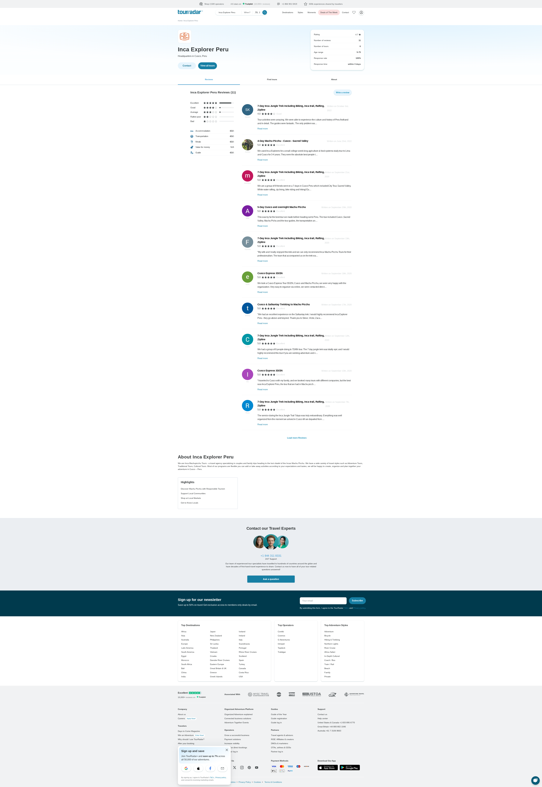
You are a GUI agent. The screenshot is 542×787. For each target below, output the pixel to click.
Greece (213, 672)
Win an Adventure (191, 735)
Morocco (185, 660)
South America (187, 652)
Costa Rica (244, 672)
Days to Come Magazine (189, 731)
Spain (241, 660)
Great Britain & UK (218, 668)
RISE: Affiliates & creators (282, 739)
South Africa (186, 664)
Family (327, 672)
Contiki (281, 631)
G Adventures (284, 640)
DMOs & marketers (279, 743)
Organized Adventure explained (238, 714)
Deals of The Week (328, 12)
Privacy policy (359, 608)
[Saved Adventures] (354, 12)
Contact (345, 12)
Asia (183, 636)
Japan (213, 631)
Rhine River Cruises (248, 652)
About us (182, 714)
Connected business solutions (237, 718)
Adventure (329, 631)
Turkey (242, 664)
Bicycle (327, 636)
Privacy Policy (245, 782)
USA (241, 676)
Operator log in (231, 751)
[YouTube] (256, 767)
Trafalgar (282, 652)
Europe (184, 644)
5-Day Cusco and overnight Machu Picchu (281, 207)
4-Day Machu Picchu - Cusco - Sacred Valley (282, 141)
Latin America (187, 648)
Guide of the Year (279, 714)
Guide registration (279, 718)
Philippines (215, 640)
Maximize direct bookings (235, 747)
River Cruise (329, 648)
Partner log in (277, 751)
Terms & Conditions (273, 782)
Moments (312, 12)
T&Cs (346, 608)
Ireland (242, 636)
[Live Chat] (535, 780)
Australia (185, 640)
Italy (240, 640)
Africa (183, 631)
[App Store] (328, 767)
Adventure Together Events (236, 722)
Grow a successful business (236, 735)
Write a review (342, 92)
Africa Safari (329, 652)
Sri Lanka (214, 644)
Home (180, 21)
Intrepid (281, 644)
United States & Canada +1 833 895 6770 (336, 722)
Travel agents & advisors (282, 735)
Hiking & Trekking (332, 640)
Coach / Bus (329, 660)
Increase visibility (232, 743)
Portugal (242, 648)
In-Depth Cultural (332, 656)
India (183, 676)
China (183, 672)
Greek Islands (216, 676)
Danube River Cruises (220, 660)
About (334, 79)
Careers (186, 718)
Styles (300, 12)
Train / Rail (329, 664)
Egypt (183, 656)
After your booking (186, 743)
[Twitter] (234, 767)
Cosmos (281, 636)
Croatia (213, 656)
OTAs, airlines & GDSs (281, 747)
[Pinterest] (249, 767)
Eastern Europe (217, 664)
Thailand (214, 648)
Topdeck (281, 648)
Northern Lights (331, 644)
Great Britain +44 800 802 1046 (332, 726)
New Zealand (216, 636)
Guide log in (276, 722)
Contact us (322, 714)
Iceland (242, 631)
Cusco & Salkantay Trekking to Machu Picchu (283, 304)
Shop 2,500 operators (214, 4)
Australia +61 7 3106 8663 (329, 731)
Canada (242, 668)
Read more (262, 128)
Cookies (257, 782)
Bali (182, 668)
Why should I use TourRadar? (191, 739)
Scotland (243, 656)
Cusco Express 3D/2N (269, 273)
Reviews (209, 79)
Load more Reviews (297, 438)
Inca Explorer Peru (191, 21)
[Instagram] (242, 767)
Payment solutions (232, 739)
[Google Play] (350, 767)
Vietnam (213, 652)
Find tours (272, 79)
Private (327, 676)
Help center (323, 718)
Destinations (287, 12)
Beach (327, 668)
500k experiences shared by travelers (326, 4)
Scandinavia (244, 644)
